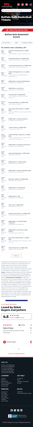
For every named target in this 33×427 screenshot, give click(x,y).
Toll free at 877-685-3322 (7, 365)
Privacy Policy (5, 384)
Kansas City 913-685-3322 (8, 366)
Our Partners (4, 395)
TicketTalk (19, 392)
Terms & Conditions (6, 383)
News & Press (4, 381)
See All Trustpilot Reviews (16, 353)
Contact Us (20, 378)
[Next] (18, 349)
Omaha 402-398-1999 (7, 371)
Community (4, 386)
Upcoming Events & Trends (24, 393)
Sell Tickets (4, 393)
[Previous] (14, 349)
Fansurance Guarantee (13, 277)
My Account (4, 392)
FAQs (18, 380)
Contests (3, 399)
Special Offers (5, 398)
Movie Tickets (4, 401)
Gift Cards (3, 396)
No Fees (19, 383)
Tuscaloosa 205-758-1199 (7, 369)
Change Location (27, 42)
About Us (3, 380)
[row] (16, 52)
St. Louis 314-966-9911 (7, 368)
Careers (3, 378)
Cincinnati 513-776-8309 (7, 372)
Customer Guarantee (23, 381)
